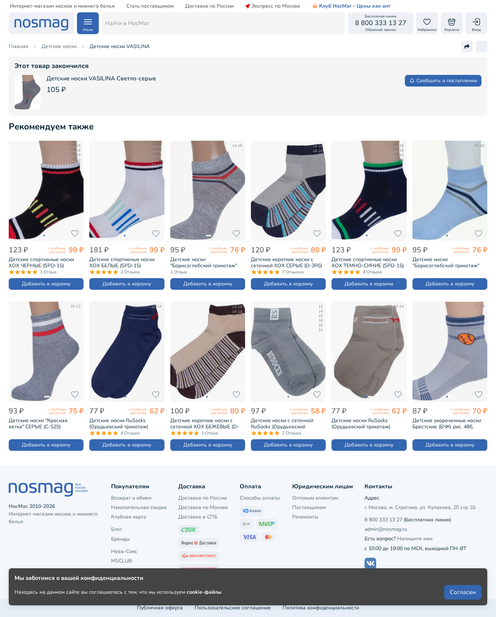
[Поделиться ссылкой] (467, 46)
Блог (116, 529)
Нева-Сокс (124, 551)
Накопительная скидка (139, 507)
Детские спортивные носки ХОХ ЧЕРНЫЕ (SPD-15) (41, 262)
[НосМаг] (41, 23)
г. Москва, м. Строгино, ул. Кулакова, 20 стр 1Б (420, 507)
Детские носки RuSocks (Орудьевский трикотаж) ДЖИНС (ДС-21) (118, 423)
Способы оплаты (260, 497)
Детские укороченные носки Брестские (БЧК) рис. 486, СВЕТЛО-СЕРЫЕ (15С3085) (446, 423)
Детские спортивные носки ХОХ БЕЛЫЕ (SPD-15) (122, 262)
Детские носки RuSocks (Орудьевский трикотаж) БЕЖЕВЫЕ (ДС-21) (361, 423)
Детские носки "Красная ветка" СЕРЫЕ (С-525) (38, 423)
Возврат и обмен (131, 497)
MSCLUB (121, 560)
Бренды (120, 539)
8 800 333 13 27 (383, 519)
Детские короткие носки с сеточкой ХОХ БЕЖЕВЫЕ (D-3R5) (204, 423)
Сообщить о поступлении (446, 80)
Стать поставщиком (150, 6)
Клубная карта (128, 516)
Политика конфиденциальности (320, 607)
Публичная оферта (160, 607)
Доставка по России (209, 6)
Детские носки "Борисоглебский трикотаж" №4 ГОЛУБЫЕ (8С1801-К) (445, 262)
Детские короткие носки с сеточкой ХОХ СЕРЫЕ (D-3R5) (286, 262)
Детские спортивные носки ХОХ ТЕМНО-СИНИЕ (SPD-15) (368, 262)
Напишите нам (414, 538)
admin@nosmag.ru (386, 529)
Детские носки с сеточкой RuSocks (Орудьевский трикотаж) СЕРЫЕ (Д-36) (282, 423)
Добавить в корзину (46, 283)
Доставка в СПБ (197, 516)
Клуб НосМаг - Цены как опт (355, 6)
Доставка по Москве (203, 507)
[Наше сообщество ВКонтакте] (370, 563)
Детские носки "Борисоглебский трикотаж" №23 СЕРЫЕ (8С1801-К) (203, 262)
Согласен (463, 592)
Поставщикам (309, 507)
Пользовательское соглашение (233, 607)
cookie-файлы (204, 592)
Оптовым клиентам (315, 497)
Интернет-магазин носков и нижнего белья (62, 6)
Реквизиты (305, 516)
